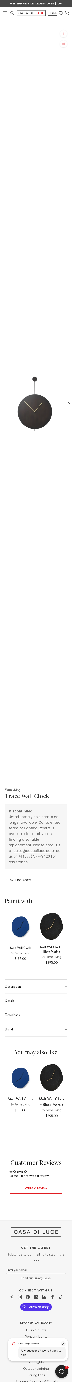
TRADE (52, 13)
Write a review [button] (36, 1188)
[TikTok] (61, 1297)
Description (13, 986)
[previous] (3, 404)
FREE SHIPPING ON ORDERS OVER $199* (36, 3)
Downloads (12, 1015)
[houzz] (44, 1297)
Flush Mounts (36, 1330)
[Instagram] (20, 1297)
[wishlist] (61, 13)
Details (9, 1000)
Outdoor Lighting (36, 1369)
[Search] (12, 13)
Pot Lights (36, 1362)
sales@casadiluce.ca (32, 850)
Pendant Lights (36, 1336)
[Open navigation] (5, 13)
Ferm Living (12, 789)
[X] (11, 1297)
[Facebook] (52, 1297)
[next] (69, 404)
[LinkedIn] (36, 1297)
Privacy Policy (42, 1278)
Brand (9, 1029)
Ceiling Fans (36, 1375)
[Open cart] (67, 13)
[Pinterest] (28, 1297)
